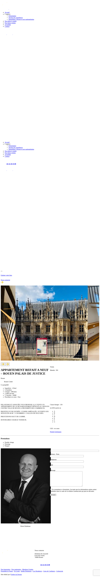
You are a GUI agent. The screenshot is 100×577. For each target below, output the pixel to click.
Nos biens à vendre (11, 21)
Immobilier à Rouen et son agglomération (21, 19)
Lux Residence (37, 571)
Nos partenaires (16, 569)
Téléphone (53, 459)
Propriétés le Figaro (7, 571)
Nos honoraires (5, 569)
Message (52, 470)
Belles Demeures (26, 571)
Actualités (8, 25)
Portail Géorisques (55, 432)
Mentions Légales (27, 569)
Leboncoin (59, 571)
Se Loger (17, 571)
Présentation (12, 16)
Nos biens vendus (10, 23)
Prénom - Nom (54, 454)
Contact (7, 26)
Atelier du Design (16, 574)
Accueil (7, 12)
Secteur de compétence (16, 17)
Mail (51, 465)
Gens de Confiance (49, 571)
